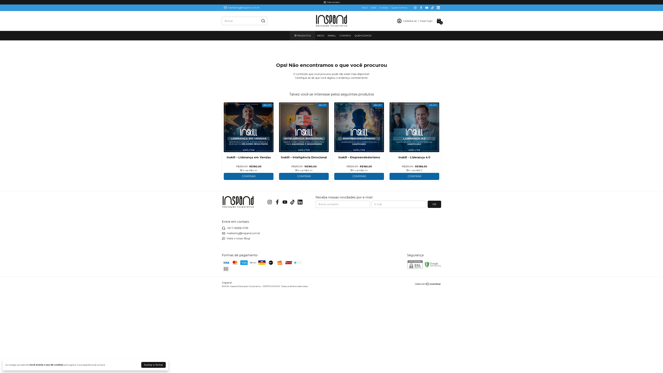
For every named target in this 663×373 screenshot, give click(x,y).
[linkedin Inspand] (438, 8)
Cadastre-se (410, 21)
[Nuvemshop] (428, 284)
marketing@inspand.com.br (244, 7)
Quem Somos (399, 7)
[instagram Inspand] (415, 8)
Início (365, 7)
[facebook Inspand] (421, 8)
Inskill (373, 7)
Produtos (304, 35)
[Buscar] (263, 20)
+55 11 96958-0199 (237, 228)
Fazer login (426, 21)
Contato (383, 7)
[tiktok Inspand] (432, 8)
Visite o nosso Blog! (238, 238)
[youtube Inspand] (427, 8)
